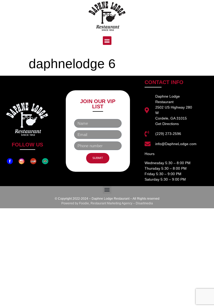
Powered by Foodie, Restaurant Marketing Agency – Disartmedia (107, 203)
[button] (107, 40)
